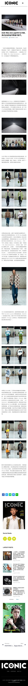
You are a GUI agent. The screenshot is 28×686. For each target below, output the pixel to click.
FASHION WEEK (5, 37)
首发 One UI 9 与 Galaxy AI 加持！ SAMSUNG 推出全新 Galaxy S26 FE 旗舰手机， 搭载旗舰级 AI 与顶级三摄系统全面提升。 (19, 568)
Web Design (13, 682)
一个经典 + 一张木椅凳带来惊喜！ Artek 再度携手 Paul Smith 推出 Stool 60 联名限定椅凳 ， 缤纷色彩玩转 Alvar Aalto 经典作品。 (19, 555)
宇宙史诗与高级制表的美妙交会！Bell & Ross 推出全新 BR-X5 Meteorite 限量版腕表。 (19, 578)
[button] (23, 3)
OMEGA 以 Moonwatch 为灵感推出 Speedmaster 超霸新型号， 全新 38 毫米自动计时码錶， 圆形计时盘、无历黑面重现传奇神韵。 (19, 591)
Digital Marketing (17, 682)
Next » (17, 599)
